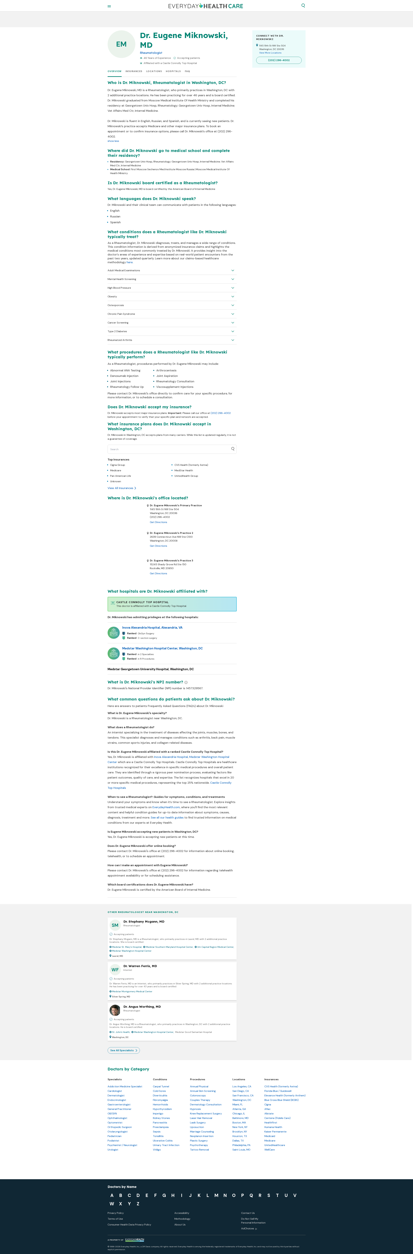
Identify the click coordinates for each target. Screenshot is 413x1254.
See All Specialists (122, 1050)
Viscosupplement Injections (174, 387)
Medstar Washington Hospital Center (131, 950)
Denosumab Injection (124, 376)
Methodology (182, 1218)
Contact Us (248, 1213)
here (130, 262)
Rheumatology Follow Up (127, 387)
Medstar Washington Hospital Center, (154, 1032)
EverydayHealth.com (166, 807)
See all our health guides (167, 817)
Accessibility (181, 1213)
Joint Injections (120, 381)
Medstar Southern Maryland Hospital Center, (169, 946)
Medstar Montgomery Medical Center (132, 991)
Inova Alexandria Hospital (171, 757)
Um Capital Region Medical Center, (215, 946)
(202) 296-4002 (221, 413)
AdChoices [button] (247, 1228)
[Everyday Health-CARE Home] (206, 5)
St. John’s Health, (121, 1032)
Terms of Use (115, 1218)
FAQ (187, 71)
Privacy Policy (116, 1213)
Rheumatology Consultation (175, 381)
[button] (303, 6)
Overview (115, 71)
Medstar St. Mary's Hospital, (127, 946)
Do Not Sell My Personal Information (253, 1220)
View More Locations (270, 52)
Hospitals (173, 71)
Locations (154, 71)
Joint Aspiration (167, 376)
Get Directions (158, 522)
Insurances (134, 71)
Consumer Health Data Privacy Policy (129, 1224)
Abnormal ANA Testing (125, 370)
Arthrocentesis (166, 370)
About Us (180, 1224)
